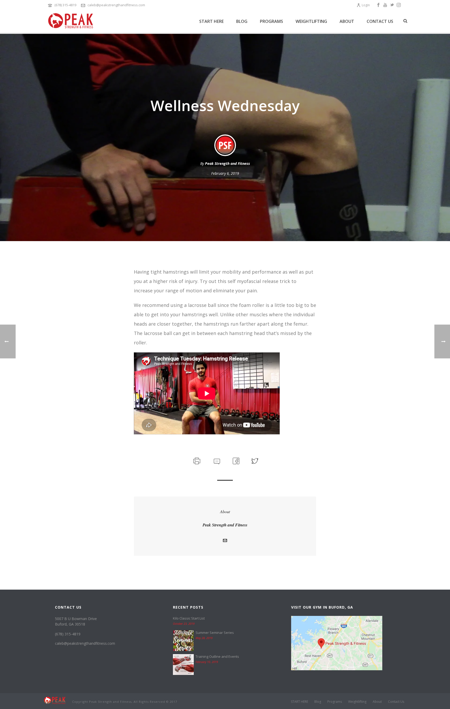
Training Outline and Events (217, 656)
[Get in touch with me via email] (225, 541)
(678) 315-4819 (65, 5)
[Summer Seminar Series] (183, 640)
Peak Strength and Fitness (227, 163)
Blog (241, 21)
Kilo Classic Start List (189, 618)
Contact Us (380, 21)
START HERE (211, 21)
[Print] (196, 460)
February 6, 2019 (225, 173)
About (347, 21)
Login (366, 5)
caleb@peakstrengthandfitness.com (116, 5)
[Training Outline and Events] (183, 664)
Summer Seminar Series (215, 632)
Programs (271, 21)
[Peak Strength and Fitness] (55, 699)
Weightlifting (311, 21)
